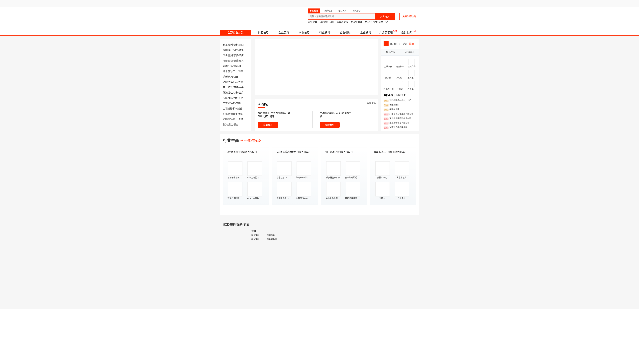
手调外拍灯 (356, 22)
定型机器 (390, 22)
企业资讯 (365, 32)
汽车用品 (233, 82)
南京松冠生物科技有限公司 (339, 152)
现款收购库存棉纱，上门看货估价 (399, 100)
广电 (225, 114)
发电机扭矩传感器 (373, 22)
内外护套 (312, 22)
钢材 (236, 92)
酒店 (241, 55)
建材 (230, 55)
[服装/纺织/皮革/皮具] (336, 338)
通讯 (241, 50)
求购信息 (304, 32)
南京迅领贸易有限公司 (396, 123)
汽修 (240, 82)
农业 (225, 87)
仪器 (236, 76)
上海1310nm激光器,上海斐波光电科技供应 (361, 273)
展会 (230, 124)
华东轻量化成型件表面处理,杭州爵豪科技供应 (410, 273)
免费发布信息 (409, 16)
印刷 (225, 66)
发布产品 (390, 52)
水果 (241, 87)
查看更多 (371, 103)
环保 (240, 71)
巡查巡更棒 (342, 22)
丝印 (236, 66)
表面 (241, 45)
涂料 (236, 45)
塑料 (230, 45)
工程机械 (227, 108)
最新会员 (388, 95)
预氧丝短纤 (391, 105)
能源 (225, 92)
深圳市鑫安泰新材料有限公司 (251, 279)
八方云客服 (386, 32)
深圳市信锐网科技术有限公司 (399, 118)
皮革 (236, 61)
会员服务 (406, 32)
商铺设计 (410, 52)
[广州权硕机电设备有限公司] (336, 293)
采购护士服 (391, 109)
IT (240, 66)
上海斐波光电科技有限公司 (351, 279)
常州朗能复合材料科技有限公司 (299, 279)
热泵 (230, 76)
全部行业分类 (235, 32)
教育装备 (233, 114)
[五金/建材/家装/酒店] (235, 338)
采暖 (225, 76)
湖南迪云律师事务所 (395, 127)
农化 (230, 87)
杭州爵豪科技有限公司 (397, 279)
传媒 (240, 119)
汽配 (225, 82)
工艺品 (226, 103)
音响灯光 (227, 119)
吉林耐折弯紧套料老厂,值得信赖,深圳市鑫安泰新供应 (265, 273)
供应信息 (263, 32)
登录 (405, 44)
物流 (225, 124)
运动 (240, 114)
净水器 (226, 71)
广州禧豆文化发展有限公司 (398, 114)
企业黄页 (283, 32)
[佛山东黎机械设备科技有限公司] (237, 293)
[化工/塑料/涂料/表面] (235, 247)
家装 (236, 55)
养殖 (236, 87)
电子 (230, 50)
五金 (225, 55)
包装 (230, 66)
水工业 (234, 71)
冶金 (230, 92)
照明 (225, 50)
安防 (225, 98)
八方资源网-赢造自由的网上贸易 (246, 15)
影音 (235, 119)
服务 (236, 124)
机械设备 (237, 108)
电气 (236, 50)
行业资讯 (324, 32)
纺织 (230, 61)
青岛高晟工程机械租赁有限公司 (390, 152)
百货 (233, 103)
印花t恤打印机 (327, 22)
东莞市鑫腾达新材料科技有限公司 (293, 152)
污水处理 (238, 98)
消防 (230, 98)
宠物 (238, 103)
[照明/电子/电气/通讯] (336, 247)
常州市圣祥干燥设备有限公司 (241, 152)
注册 (411, 44)
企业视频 (345, 32)
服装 (225, 61)
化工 (225, 45)
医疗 (241, 92)
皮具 (241, 61)
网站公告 (401, 95)
